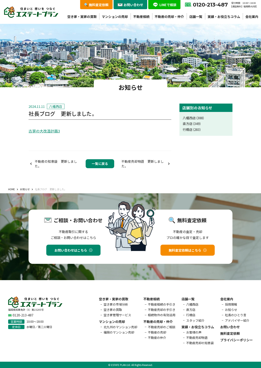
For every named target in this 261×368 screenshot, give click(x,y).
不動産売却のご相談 (161, 327)
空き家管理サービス (117, 315)
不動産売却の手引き (161, 309)
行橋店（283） (192, 129)
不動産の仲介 (157, 337)
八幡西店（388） (194, 118)
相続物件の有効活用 (161, 315)
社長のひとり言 (235, 315)
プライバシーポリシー (236, 339)
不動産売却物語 (197, 337)
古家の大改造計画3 (44, 131)
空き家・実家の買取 (82, 16)
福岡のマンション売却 (119, 332)
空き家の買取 (113, 309)
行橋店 (190, 315)
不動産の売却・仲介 (169, 16)
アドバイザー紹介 (237, 320)
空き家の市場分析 (116, 304)
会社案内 (251, 16)
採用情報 (231, 304)
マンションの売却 (115, 16)
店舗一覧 (195, 16)
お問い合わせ (230, 326)
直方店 (190, 309)
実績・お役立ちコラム (224, 16)
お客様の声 (193, 332)
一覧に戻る (100, 163)
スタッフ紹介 (195, 320)
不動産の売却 (157, 332)
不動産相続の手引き (161, 304)
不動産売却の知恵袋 (200, 343)
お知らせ (231, 309)
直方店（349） (192, 123)
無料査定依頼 (230, 333)
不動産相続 (141, 16)
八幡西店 (192, 304)
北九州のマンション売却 (120, 327)
